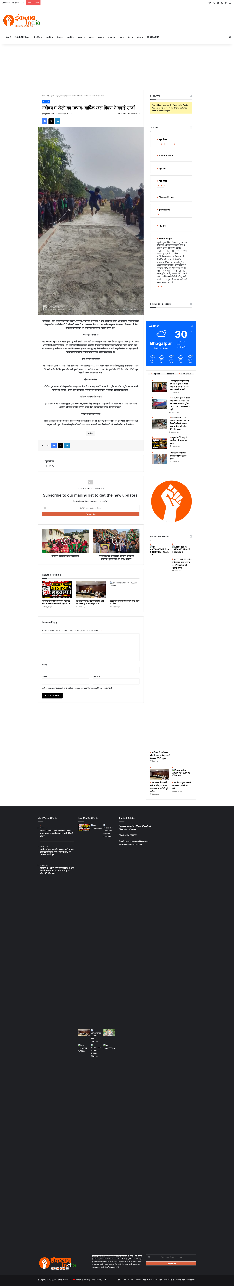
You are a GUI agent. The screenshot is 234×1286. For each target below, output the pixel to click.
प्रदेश (120, 37)
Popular (156, 374)
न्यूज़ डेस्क (47, 114)
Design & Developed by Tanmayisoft (91, 1280)
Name (45, 665)
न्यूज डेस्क (163, 139)
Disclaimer (180, 1280)
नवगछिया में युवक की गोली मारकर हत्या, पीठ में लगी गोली (181, 785)
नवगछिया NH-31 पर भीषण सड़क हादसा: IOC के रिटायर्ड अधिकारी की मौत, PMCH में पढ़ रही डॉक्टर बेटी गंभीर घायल (179, 423)
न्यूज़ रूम (162, 226)
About (145, 1280)
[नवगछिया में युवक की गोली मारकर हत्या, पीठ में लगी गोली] (124, 589)
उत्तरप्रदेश (111, 37)
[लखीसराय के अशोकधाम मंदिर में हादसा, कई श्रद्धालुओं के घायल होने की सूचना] (160, 646)
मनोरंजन (80, 37)
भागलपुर (63, 96)
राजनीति (48, 37)
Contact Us (153, 37)
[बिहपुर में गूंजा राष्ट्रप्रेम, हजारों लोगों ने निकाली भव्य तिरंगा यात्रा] (109, 1032)
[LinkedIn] (168, 144)
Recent (170, 374)
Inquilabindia (21, 37)
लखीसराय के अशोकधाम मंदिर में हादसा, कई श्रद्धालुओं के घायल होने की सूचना (160, 755)
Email (45, 676)
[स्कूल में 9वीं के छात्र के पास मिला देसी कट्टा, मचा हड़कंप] (160, 442)
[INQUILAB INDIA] (21, 20)
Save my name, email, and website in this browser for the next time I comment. (78, 688)
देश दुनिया (37, 37)
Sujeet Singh (165, 238)
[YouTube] (171, 144)
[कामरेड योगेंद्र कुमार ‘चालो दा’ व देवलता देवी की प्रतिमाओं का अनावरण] (109, 1047)
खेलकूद (58, 37)
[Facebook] (162, 144)
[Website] (158, 144)
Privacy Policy (169, 1280)
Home (8, 37)
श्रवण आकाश (164, 210)
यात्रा (90, 37)
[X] (52, 465)
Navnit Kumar (166, 155)
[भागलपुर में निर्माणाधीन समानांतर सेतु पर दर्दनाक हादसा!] (160, 457)
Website (96, 676)
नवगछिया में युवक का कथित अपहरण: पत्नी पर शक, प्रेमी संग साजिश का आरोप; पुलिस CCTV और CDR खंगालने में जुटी (180, 403)
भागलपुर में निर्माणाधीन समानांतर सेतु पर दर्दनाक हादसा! (178, 456)
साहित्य (138, 37)
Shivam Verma (166, 197)
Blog (160, 1280)
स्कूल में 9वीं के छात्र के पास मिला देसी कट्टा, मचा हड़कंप (178, 440)
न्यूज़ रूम (162, 168)
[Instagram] (175, 144)
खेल (91, 433)
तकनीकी (69, 37)
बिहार (129, 37)
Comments (186, 374)
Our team (153, 1280)
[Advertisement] (117, 67)
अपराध (100, 37)
